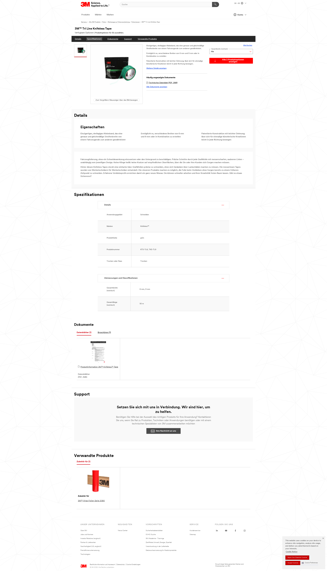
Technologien (85, 554)
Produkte (85, 15)
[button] (309, 563)
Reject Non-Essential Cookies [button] (297, 557)
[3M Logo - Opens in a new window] (95, 4)
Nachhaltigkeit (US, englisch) (90, 546)
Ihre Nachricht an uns (166, 431)
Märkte (98, 15)
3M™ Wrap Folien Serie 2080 (91, 501)
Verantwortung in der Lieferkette (157, 546)
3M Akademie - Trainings (155, 538)
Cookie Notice (291, 552)
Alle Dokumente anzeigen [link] (156, 87)
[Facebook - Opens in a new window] (235, 531)
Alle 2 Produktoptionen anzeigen (233, 61)
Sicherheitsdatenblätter (154, 530)
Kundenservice (195, 530)
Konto (240, 15)
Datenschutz (120, 564)
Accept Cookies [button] (293, 563)
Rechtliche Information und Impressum (102, 564)
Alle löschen (247, 45)
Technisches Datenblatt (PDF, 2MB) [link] (163, 83)
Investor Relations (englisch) (90, 538)
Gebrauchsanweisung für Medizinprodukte (161, 550)
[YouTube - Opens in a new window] (226, 531)
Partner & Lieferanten (88, 542)
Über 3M (83, 530)
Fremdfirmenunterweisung (89, 550)
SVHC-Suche (151, 534)
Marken (110, 15)
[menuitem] (78, 39)
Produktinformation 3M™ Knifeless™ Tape (99, 367)
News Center (122, 530)
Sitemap (193, 534)
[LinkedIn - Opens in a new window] (217, 531)
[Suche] (215, 4)
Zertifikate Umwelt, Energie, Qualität (159, 542)
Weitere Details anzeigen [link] (156, 68)
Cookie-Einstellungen (133, 564)
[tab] (84, 332)
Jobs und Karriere (86, 534)
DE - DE (237, 3)
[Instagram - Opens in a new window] (245, 531)
